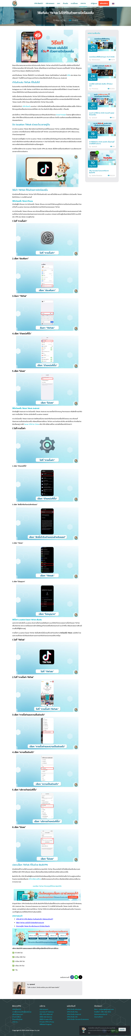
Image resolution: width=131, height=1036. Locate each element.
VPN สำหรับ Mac (72, 1012)
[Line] (76, 977)
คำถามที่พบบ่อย (17, 1019)
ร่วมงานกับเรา (98, 1017)
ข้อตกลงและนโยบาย (100, 1014)
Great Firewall (61, 115)
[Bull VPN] (14, 3)
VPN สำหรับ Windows (74, 1009)
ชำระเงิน (65, 3)
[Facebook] (72, 977)
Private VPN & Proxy (47, 1022)
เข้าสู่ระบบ (94, 3)
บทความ (83, 3)
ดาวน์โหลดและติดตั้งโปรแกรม (21, 1012)
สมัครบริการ (104, 3)
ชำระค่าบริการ (16, 1017)
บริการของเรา (50, 3)
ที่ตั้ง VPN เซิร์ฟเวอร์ (46, 1014)
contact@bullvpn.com (106, 1009)
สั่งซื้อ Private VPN (46, 1019)
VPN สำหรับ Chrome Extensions (78, 1019)
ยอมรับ (122, 1029)
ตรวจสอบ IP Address (47, 1012)
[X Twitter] (80, 977)
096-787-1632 (106, 1012)
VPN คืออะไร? (38, 3)
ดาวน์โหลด (74, 3)
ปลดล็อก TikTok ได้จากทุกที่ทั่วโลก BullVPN (47, 886)
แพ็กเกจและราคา (17, 1014)
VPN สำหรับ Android (74, 1014)
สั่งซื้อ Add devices (46, 1017)
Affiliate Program (46, 1024)
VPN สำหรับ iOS (72, 1017)
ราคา (58, 3)
